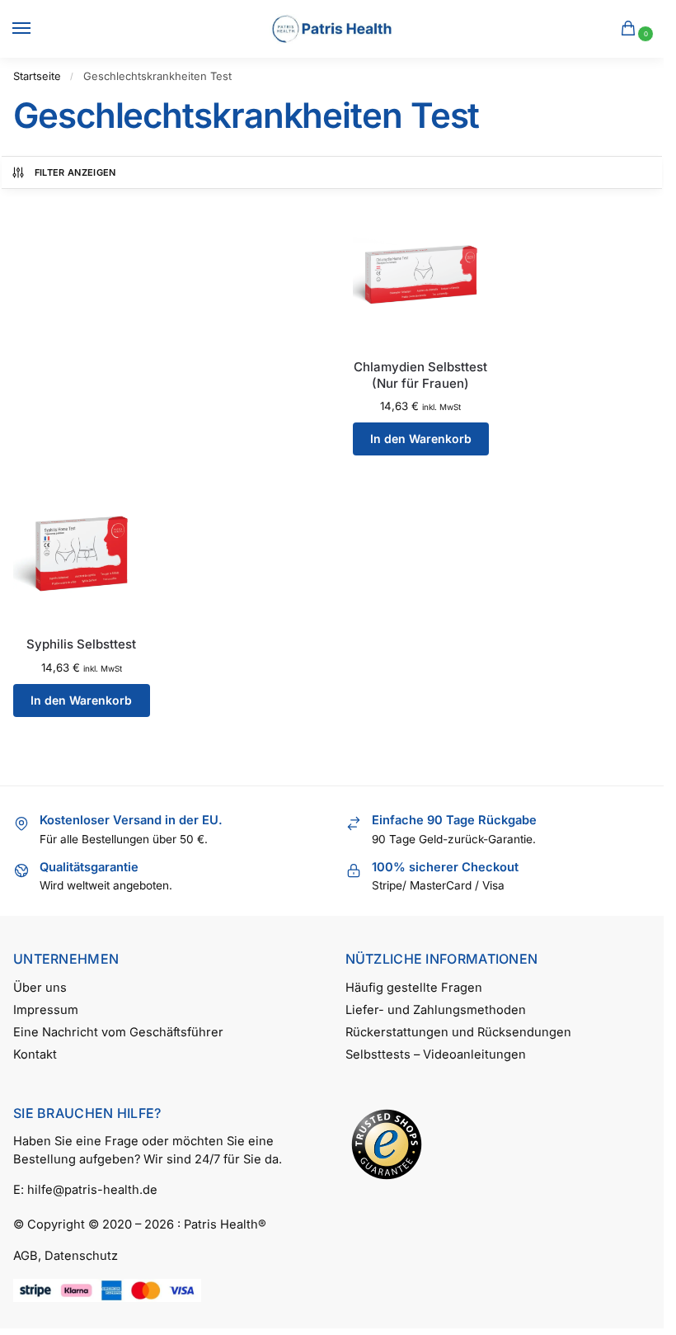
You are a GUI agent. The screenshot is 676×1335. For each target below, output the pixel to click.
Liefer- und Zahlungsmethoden (435, 1009)
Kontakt (35, 1054)
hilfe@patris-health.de (92, 1189)
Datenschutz (81, 1255)
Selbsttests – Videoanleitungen (435, 1054)
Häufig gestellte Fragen (413, 987)
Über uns (40, 987)
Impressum (45, 1009)
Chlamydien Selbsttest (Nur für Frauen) (420, 375)
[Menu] (37, 29)
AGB (25, 1255)
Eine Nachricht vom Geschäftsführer (118, 1032)
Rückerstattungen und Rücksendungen (458, 1032)
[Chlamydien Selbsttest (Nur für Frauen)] (421, 273)
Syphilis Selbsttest (81, 644)
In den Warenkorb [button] (421, 439)
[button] (632, 29)
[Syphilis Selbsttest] (81, 552)
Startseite (37, 76)
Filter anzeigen (75, 172)
